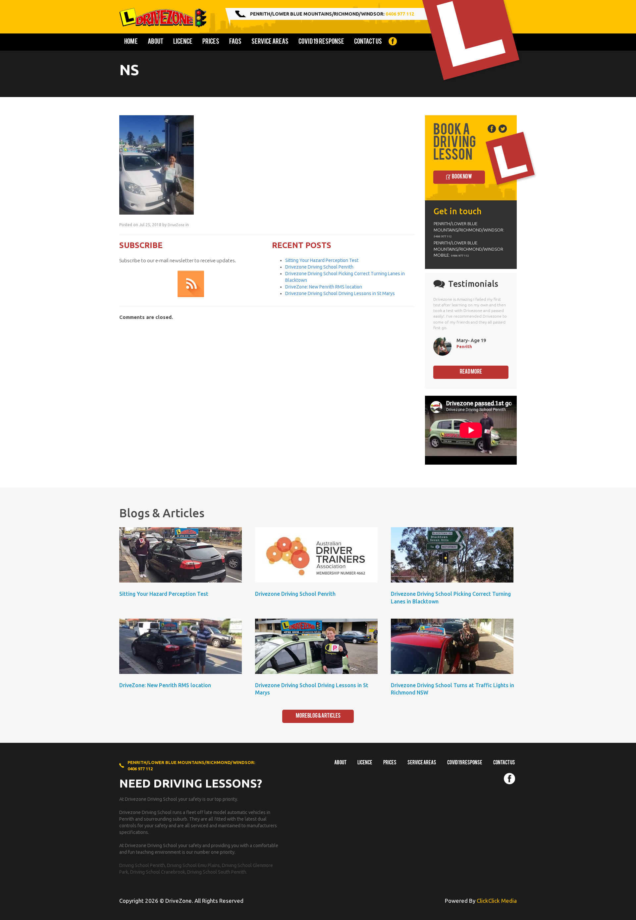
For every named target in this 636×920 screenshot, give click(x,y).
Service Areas (270, 42)
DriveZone (176, 225)
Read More (471, 372)
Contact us (368, 42)
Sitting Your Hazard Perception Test (321, 260)
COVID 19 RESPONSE (464, 763)
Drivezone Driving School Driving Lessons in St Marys (340, 293)
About (155, 42)
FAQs (235, 42)
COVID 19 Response (321, 42)
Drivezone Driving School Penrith (319, 267)
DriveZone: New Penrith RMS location (323, 286)
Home (131, 42)
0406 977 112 (400, 14)
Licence (182, 42)
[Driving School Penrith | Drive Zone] (165, 17)
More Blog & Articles (318, 716)
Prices (210, 42)
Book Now (462, 177)
